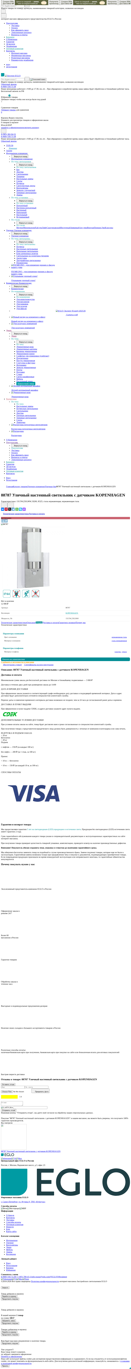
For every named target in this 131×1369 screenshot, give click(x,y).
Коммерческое (17, 289)
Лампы (19, 195)
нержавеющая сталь (119, 637)
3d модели (10, 44)
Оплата (14, 28)
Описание (31, 623)
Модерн (19, 228)
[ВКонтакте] (2, 509)
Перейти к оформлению (11, 1356)
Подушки (20, 372)
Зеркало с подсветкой (25, 190)
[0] (2, 105)
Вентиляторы (22, 188)
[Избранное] (4, 505)
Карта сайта (11, 1231)
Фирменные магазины (21, 55)
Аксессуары (21, 258)
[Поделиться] (10, 505)
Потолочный (22, 205)
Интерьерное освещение (17, 153)
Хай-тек (38, 228)
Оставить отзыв (8, 1084)
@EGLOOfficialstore (58, 1277)
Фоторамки (21, 365)
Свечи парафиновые (25, 377)
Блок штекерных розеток (27, 253)
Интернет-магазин (19, 53)
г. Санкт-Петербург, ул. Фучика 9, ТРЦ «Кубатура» (23, 1202)
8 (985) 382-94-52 (8, 134)
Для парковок (22, 304)
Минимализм (29, 228)
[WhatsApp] (16, 509)
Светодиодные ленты (25, 186)
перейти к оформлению (11, 127)
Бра (17, 169)
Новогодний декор (26, 384)
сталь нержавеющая (119, 641)
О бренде (10, 1215)
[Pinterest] (6, 509)
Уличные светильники (26, 415)
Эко (103, 228)
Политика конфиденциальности (45, 1281)
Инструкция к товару (12, 665)
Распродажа (11, 399)
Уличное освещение (20, 236)
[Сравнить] (16, 505)
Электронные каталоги (21, 32)
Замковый (74, 228)
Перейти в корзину (9, 1296)
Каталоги (10, 37)
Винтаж (90, 228)
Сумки (19, 374)
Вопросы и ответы (19, 35)
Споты (19, 181)
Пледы (19, 370)
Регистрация (11, 480)
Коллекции (11, 1254)
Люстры (20, 172)
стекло (124, 652)
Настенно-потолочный (26, 208)
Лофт (44, 228)
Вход (8, 478)
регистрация (11, 67)
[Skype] (20, 509)
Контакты (10, 51)
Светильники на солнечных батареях (32, 256)
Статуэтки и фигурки (25, 363)
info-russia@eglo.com (41, 1277)
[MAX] (24, 509)
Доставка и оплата (37, 514)
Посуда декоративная (25, 360)
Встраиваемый (22, 217)
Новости (10, 1227)
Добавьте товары (8, 110)
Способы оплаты (13, 1222)
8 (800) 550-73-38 (8, 87)
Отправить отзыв (8, 1110)
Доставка (15, 25)
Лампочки (20, 422)
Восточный (65, 228)
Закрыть (5, 1288)
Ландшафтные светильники (28, 260)
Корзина (9, 1268)
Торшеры (20, 176)
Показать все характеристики (13, 659)
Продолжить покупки (10, 1299)
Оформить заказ (8, 1321)
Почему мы (81, 623)
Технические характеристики (16, 514)
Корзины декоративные (26, 351)
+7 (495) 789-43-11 (24, 1277)
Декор (9, 330)
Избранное (11, 1270)
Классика (109, 228)
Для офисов (21, 308)
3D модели (11, 466)
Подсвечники (22, 358)
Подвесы (20, 183)
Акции (9, 151)
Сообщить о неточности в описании (17, 662)
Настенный (21, 210)
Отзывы (39, 623)
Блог (8, 1229)
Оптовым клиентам (14, 48)
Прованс (98, 228)
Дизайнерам (11, 46)
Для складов (21, 306)
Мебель (19, 379)
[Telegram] (13, 509)
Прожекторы (22, 263)
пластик (118, 652)
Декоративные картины (26, 349)
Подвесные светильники (27, 408)
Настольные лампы (24, 179)
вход (8, 64)
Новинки (12, 148)
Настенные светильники (27, 249)
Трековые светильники (26, 193)
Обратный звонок (9, 84)
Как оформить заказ (20, 30)
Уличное (10, 1243)
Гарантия (10, 42)
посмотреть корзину (30, 127)
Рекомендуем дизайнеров (22, 60)
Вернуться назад (20, 156)
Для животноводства (25, 299)
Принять (5, 1366)
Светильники (22, 174)
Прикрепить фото (41, 1092)
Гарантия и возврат (67, 623)
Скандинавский (54, 228)
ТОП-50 (9, 145)
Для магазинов (22, 302)
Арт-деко (83, 228)
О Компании (11, 39)
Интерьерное (12, 1240)
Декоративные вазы (25, 347)
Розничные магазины (20, 58)
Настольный (21, 215)
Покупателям (12, 23)
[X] (9, 509)
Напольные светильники (27, 251)
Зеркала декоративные (26, 367)
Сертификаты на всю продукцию (38, 665)
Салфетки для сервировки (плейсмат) (32, 356)
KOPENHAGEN (72, 613)
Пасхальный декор (24, 381)
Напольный (21, 212)
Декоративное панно (25, 354)
